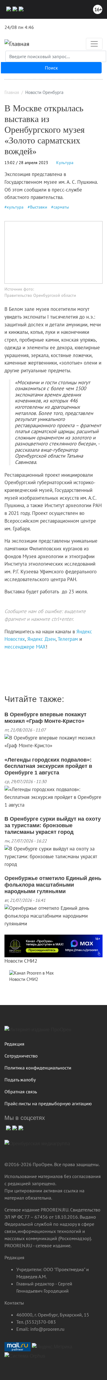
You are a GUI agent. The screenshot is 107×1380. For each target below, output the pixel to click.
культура (15, 207)
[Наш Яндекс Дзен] (6, 659)
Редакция (14, 1044)
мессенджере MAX (25, 646)
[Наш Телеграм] (14, 8)
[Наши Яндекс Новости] (11, 659)
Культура (64, 162)
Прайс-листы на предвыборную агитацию (48, 1103)
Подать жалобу (20, 1080)
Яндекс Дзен (41, 639)
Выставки (38, 207)
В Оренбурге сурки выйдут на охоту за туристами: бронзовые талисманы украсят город (52, 825)
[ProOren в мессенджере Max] (53, 945)
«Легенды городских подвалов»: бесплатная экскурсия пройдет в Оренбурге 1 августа (48, 766)
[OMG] (37, 1146)
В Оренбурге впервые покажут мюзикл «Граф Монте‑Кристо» (45, 717)
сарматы (61, 207)
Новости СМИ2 (20, 961)
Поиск (51, 68)
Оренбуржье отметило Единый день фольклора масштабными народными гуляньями (52, 884)
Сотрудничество (21, 1056)
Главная (11, 92)
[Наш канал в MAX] (20, 8)
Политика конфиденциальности (37, 1068)
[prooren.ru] (53, 1032)
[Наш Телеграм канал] (15, 659)
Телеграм (68, 639)
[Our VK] (8, 8)
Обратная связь (20, 1092)
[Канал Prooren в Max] (31, 972)
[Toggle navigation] (94, 44)
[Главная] (16, 44)
